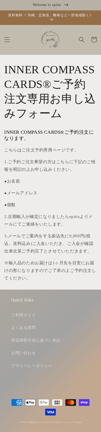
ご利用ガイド (23, 315)
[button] (7, 39)
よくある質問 (23, 328)
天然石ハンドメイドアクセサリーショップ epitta (55, 422)
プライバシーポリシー (31, 366)
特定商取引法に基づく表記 (35, 340)
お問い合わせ (23, 353)
